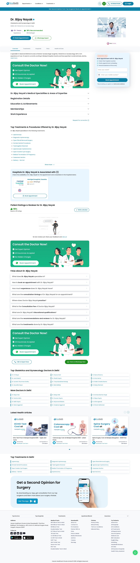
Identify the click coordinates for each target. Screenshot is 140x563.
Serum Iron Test (55, 544)
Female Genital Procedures (22, 143)
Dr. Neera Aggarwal (17, 405)
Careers (73, 540)
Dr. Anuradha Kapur (17, 385)
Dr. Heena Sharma (97, 375)
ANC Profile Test (55, 542)
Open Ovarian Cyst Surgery (22, 152)
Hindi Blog (114, 542)
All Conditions (115, 527)
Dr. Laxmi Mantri (16, 378)
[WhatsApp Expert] (104, 3)
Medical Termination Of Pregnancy (24, 154)
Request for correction (80, 120)
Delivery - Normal (18, 160)
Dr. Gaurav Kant (56, 375)
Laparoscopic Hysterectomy (22, 149)
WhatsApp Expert (43, 38)
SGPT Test (54, 540)
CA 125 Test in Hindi (56, 538)
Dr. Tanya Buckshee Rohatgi (60, 381)
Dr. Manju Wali (56, 395)
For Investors (74, 527)
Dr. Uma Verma (96, 378)
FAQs (47, 48)
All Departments (116, 531)
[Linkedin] (18, 533)
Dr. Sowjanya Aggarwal (58, 405)
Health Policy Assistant (117, 551)
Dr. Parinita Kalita (16, 398)
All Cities (113, 547)
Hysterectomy (56, 472)
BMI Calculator (115, 538)
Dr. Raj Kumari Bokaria (58, 401)
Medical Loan (115, 536)
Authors (73, 538)
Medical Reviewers (76, 536)
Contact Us (74, 524)
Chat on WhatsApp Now (77, 362)
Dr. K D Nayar (15, 375)
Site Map (73, 542)
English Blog (114, 540)
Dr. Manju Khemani (97, 385)
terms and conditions (119, 84)
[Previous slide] (125, 412)
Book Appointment (31, 196)
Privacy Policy (95, 522)
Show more (48, 165)
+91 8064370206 (115, 3)
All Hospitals (114, 524)
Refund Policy (95, 524)
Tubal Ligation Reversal (20, 146)
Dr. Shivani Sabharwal (98, 405)
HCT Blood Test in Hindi (57, 531)
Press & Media (75, 533)
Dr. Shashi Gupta (56, 378)
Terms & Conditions (97, 527)
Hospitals (38, 48)
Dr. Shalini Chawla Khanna (99, 381)
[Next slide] (128, 412)
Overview (15, 48)
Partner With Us (75, 529)
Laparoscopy (17, 135)
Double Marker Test (56, 529)
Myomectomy (96, 472)
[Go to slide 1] (69, 449)
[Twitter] (15, 533)
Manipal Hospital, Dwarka (37, 179)
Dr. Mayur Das (16, 395)
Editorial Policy (95, 529)
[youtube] (24, 533)
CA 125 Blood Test (56, 536)
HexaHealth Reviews (117, 544)
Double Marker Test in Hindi (58, 549)
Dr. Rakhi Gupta (16, 401)
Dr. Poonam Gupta (57, 398)
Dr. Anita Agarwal (97, 401)
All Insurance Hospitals (117, 549)
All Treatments (115, 529)
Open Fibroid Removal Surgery (22, 140)
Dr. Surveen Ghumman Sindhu (20, 381)
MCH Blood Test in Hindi (57, 524)
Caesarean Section (19, 157)
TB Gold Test (54, 533)
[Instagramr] (21, 533)
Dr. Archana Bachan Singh (99, 395)
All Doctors (114, 522)
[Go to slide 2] (70, 449)
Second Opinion (116, 533)
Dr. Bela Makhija (56, 385)
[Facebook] (12, 533)
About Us (73, 522)
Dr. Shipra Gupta (97, 398)
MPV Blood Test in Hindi (57, 522)
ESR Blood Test (55, 527)
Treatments (26, 48)
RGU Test (53, 547)
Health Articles (59, 48)
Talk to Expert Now (23, 362)
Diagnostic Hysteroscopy (21, 137)
